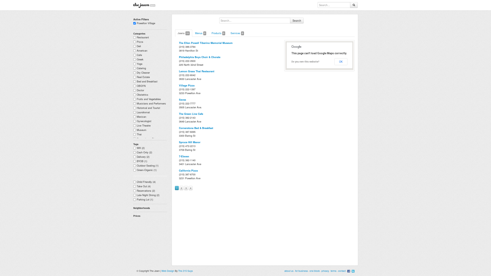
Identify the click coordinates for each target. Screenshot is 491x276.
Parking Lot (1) (145, 199)
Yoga (139, 64)
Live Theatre (144, 125)
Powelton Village (146, 23)
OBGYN (141, 86)
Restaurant (143, 37)
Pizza (140, 42)
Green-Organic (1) (147, 170)
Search (296, 20)
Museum (141, 130)
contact (342, 270)
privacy (325, 270)
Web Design (167, 270)
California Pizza (188, 170)
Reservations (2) (146, 190)
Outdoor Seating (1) (147, 165)
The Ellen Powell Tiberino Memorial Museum (206, 43)
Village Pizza (186, 85)
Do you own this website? (305, 61)
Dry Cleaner (143, 72)
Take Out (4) (144, 186)
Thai (139, 134)
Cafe (139, 55)
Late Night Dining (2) (148, 195)
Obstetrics (142, 94)
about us (288, 270)
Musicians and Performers (151, 103)
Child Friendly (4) (146, 182)
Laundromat (143, 112)
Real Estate (143, 77)
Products (218, 33)
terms (333, 270)
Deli (139, 46)
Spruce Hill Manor (189, 142)
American (142, 50)
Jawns (183, 33)
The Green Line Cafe (191, 114)
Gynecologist (144, 121)
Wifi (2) (141, 148)
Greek (140, 59)
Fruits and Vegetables (149, 99)
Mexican (141, 116)
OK (341, 61)
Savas (182, 99)
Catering (141, 68)
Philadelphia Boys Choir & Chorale (199, 57)
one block (315, 270)
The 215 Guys (185, 270)
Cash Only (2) (144, 152)
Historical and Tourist (148, 108)
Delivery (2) (143, 157)
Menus (200, 33)
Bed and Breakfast (147, 81)
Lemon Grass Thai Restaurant (196, 71)
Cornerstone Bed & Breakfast (196, 128)
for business (301, 270)
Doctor (140, 90)
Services (237, 33)
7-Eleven (184, 156)
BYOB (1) (142, 161)
